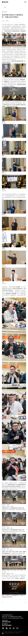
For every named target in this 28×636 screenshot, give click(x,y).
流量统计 (17, 633)
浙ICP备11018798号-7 (19, 631)
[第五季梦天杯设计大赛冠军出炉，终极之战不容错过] (7, 602)
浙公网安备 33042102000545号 (9, 633)
